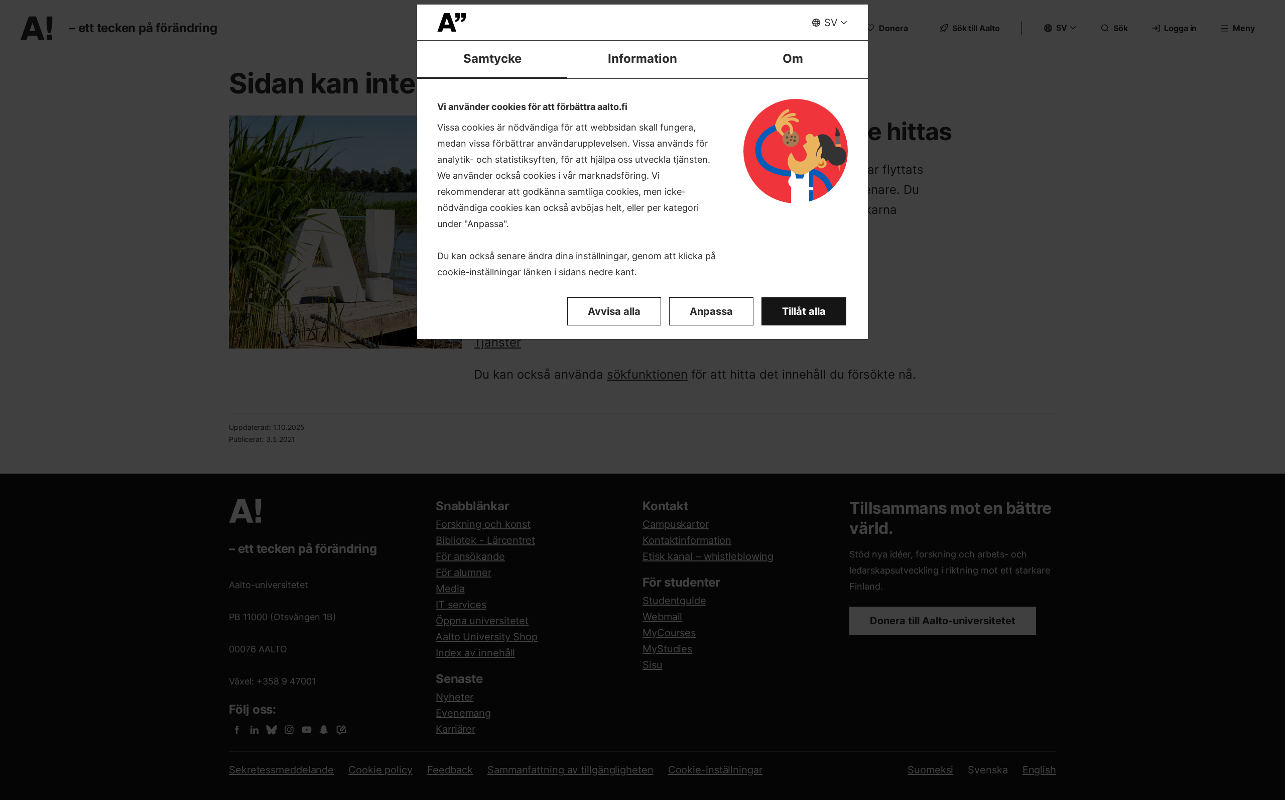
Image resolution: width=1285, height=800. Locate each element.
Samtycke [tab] (492, 58)
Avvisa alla (614, 311)
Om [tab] (793, 58)
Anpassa (711, 311)
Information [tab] (642, 58)
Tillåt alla (804, 311)
